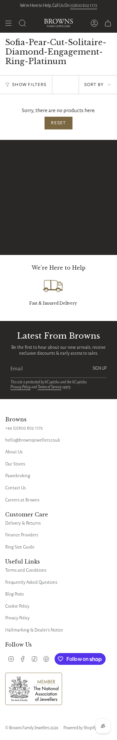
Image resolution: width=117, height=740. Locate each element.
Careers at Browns (22, 499)
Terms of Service (49, 387)
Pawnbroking (17, 475)
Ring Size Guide (19, 547)
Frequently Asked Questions (31, 582)
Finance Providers (21, 534)
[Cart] (108, 23)
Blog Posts (14, 594)
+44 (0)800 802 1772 (24, 428)
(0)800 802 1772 (83, 5)
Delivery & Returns (23, 523)
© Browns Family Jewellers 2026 (31, 728)
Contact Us (15, 487)
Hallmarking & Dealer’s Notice (34, 630)
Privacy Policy (20, 387)
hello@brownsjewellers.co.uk (32, 440)
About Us (13, 451)
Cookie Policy (17, 606)
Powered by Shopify (80, 728)
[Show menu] (8, 23)
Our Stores (15, 464)
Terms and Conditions (25, 570)
